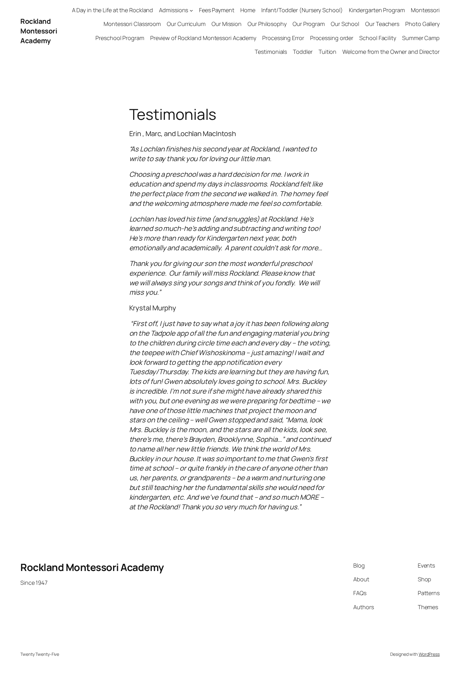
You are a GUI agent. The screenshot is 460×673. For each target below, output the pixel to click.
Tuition (327, 51)
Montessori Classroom (132, 24)
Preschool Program (119, 38)
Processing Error (283, 38)
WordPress (429, 654)
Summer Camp (421, 38)
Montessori (425, 10)
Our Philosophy (267, 24)
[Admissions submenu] (191, 10)
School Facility (377, 38)
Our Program (309, 24)
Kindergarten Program (377, 10)
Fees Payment (216, 10)
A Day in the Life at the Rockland (112, 10)
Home (247, 10)
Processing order (331, 38)
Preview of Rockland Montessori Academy (203, 38)
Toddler (302, 51)
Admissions (173, 10)
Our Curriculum (186, 24)
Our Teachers (382, 24)
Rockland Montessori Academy (38, 31)
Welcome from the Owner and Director (391, 51)
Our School (345, 24)
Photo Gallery (422, 24)
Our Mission (227, 24)
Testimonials (271, 51)
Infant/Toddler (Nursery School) (302, 10)
